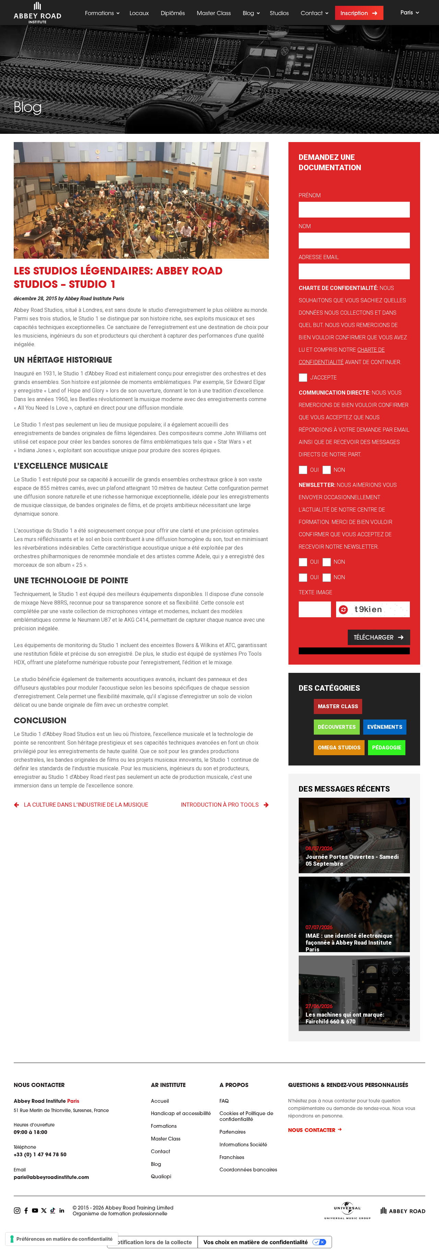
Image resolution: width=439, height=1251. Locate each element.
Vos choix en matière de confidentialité (255, 1242)
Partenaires (233, 1132)
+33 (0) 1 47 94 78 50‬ (40, 1155)
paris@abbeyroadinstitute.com (51, 1178)
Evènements (384, 727)
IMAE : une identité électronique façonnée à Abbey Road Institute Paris (349, 943)
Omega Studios (339, 748)
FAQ (224, 1101)
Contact (312, 13)
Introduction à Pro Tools (220, 804)
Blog (248, 13)
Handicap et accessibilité (181, 1114)
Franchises (232, 1158)
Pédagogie (386, 748)
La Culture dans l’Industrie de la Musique (86, 804)
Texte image (315, 592)
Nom (305, 226)
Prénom (310, 195)
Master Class (214, 13)
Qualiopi (161, 1177)
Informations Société (243, 1145)
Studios (279, 13)
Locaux (139, 13)
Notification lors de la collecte (152, 1242)
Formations (99, 13)
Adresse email (319, 257)
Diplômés (173, 13)
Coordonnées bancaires (248, 1170)
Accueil (160, 1101)
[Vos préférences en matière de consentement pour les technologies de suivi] (61, 1239)
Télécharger (373, 638)
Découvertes (337, 727)
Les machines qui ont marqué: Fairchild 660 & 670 (345, 1018)
